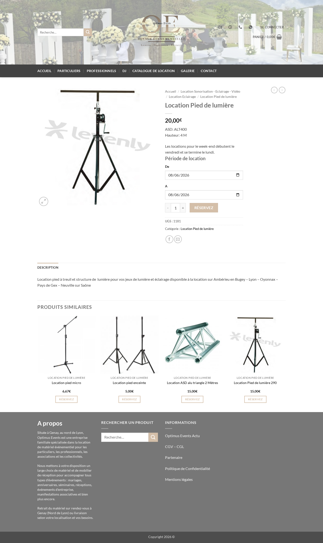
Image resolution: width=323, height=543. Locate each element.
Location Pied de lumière (218, 97)
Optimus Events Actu (182, 435)
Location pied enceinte (129, 383)
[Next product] (274, 90)
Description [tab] (47, 267)
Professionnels (101, 71)
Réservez (204, 208)
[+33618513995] (251, 27)
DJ (124, 71)
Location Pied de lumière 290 (255, 383)
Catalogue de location (153, 71)
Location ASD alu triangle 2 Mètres (192, 383)
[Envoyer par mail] (178, 239)
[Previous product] (282, 90)
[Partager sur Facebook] (169, 239)
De (167, 166)
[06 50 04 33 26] (241, 27)
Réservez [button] (66, 399)
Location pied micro (66, 383)
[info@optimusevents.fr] (220, 27)
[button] (272, 27)
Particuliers (68, 71)
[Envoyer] (88, 32)
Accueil (44, 71)
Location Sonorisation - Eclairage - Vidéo (210, 91)
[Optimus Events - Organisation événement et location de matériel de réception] (161, 32)
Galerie (188, 71)
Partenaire (174, 457)
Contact (209, 71)
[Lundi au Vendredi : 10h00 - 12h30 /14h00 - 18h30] (230, 27)
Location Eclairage (182, 97)
